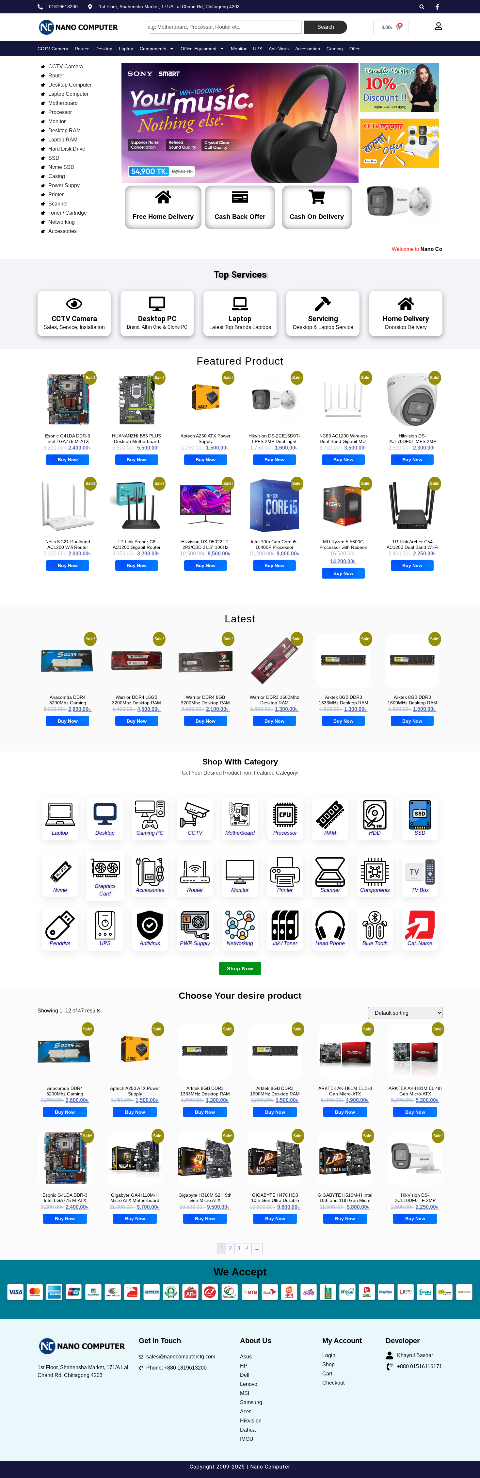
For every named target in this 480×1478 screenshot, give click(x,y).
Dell (244, 1375)
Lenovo (248, 1384)
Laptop (126, 48)
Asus (246, 1356)
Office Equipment (198, 48)
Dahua (248, 1430)
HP (244, 1366)
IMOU (246, 1439)
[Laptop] (240, 304)
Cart (327, 1373)
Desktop (103, 48)
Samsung (251, 1402)
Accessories (307, 48)
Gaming (335, 48)
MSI (244, 1393)
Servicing (323, 319)
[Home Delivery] (406, 304)
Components (153, 48)
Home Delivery (406, 319)
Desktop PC (157, 319)
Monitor (239, 48)
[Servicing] (323, 304)
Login (328, 1355)
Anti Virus (279, 48)
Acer (245, 1411)
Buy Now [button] (68, 459)
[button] (422, 7)
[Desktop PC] (157, 304)
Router (82, 48)
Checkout (333, 1383)
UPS (257, 48)
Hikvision (251, 1420)
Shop (328, 1364)
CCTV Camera (53, 48)
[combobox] (223, 27)
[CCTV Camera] (74, 304)
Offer (354, 48)
